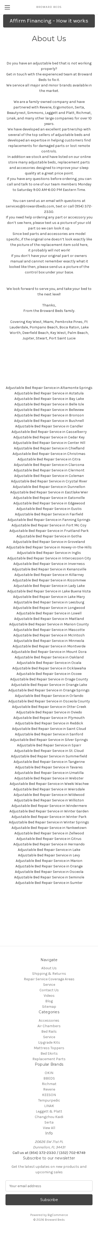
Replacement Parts (49, 1059)
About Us (49, 968)
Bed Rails (49, 1031)
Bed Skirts (49, 1053)
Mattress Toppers (49, 1048)
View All (49, 1128)
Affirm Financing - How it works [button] (49, 21)
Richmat (49, 1084)
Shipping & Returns (49, 973)
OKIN (49, 1073)
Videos (49, 995)
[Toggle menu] (7, 7)
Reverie (49, 1089)
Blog (49, 1001)
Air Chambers (49, 1026)
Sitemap (49, 1006)
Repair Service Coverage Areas (49, 979)
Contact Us (49, 990)
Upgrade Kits (49, 1042)
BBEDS (49, 1078)
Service (49, 984)
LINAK (49, 1106)
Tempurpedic (49, 1100)
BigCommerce (58, 1215)
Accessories (49, 1020)
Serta (49, 1122)
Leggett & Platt (49, 1111)
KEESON (49, 1095)
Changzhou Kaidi (49, 1117)
